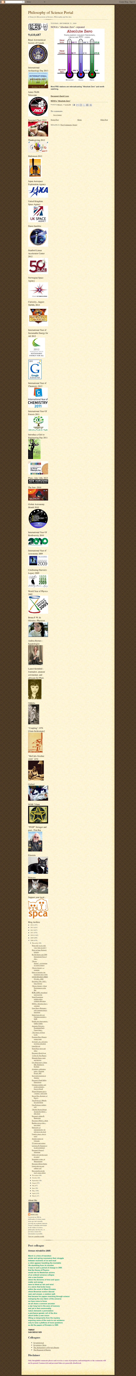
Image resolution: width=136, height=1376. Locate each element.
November (35, 1175)
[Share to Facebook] (87, 105)
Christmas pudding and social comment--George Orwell (39, 1087)
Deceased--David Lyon (39, 1053)
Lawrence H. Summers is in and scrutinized (39, 1147)
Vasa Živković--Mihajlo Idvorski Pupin (39, 1101)
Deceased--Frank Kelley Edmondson (39, 1081)
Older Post (104, 120)
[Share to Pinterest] (90, 105)
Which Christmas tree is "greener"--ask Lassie (39, 1092)
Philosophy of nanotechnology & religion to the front (39, 1129)
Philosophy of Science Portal (50, 12)
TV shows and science (38, 1143)
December (35, 943)
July (33, 1185)
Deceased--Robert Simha (39, 1164)
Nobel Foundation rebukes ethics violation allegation (39, 999)
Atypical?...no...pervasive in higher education (40, 1043)
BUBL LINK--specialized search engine (39, 993)
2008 (32, 940)
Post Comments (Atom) (69, 125)
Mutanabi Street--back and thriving (39, 1059)
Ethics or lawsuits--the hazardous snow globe (40, 973)
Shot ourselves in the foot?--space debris (39, 1172)
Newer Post (55, 120)
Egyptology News (39, 1345)
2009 (32, 938)
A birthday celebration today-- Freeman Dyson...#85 (39, 1071)
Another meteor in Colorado (37, 1140)
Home (79, 120)
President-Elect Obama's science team (39, 1038)
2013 (32, 927)
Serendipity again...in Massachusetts (38, 1160)
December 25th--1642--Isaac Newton (39, 982)
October (34, 1178)
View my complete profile (36, 1236)
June (33, 1188)
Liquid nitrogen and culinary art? (38, 1167)
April (34, 1193)
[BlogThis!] (80, 105)
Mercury (34, 1214)
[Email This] (77, 105)
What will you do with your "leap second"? (39, 946)
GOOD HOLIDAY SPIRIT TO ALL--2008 (40, 978)
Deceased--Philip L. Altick (40, 1121)
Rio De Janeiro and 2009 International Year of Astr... (39, 957)
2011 (32, 933)
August (34, 1183)
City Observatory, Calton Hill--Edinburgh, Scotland (39, 1064)
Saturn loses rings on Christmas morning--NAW (39, 1017)
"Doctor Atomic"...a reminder (38, 969)
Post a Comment (57, 115)
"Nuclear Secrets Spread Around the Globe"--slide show (39, 1111)
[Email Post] (73, 104)
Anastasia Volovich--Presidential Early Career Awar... (38, 1028)
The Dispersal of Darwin (42, 1350)
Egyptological (38, 1342)
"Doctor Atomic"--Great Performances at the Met (39, 988)
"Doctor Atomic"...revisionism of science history (39, 963)
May (33, 1191)
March (34, 1196)
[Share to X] (84, 105)
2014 (32, 925)
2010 (32, 935)
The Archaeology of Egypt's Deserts (46, 1347)
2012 (32, 930)
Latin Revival (36, 1046)
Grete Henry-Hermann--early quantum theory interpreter (39, 1010)
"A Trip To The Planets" (39, 1056)
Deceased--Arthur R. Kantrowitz (38, 1117)
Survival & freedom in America (39, 1077)
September (35, 1180)
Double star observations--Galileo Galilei (40, 1022)
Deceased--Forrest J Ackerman (38, 1151)
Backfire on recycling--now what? (39, 1124)
